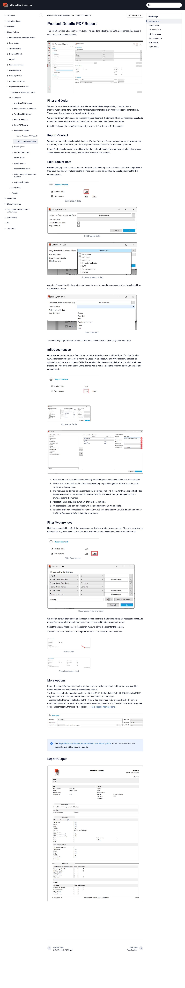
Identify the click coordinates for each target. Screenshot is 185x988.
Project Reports (19, 158)
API (8, 223)
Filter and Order (154, 21)
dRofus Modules (13, 32)
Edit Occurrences (155, 34)
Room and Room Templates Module (22, 38)
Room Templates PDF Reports (25, 109)
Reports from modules (22, 169)
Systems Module (15, 48)
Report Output (153, 47)
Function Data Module (17, 81)
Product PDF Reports (21, 130)
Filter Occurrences (155, 38)
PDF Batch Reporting (21, 152)
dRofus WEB (11, 198)
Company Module (15, 76)
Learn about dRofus (14, 21)
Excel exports (16, 187)
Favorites (15, 193)
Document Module (16, 54)
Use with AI (135, 15)
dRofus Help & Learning (21, 5)
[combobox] (164, 5)
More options (153, 42)
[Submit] (149, 5)
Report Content (154, 25)
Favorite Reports (20, 163)
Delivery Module (15, 70)
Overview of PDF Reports (23, 103)
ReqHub (12, 59)
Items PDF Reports (21, 125)
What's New (11, 27)
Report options (19, 147)
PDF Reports (16, 98)
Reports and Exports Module (19, 87)
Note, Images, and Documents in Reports (25, 175)
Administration (12, 217)
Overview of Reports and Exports (23, 92)
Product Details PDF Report (26, 141)
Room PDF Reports (21, 119)
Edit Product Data (155, 30)
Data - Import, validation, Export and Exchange (18, 210)
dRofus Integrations (14, 204)
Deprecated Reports (21, 182)
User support (11, 228)
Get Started (11, 16)
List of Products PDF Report (27, 136)
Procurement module (16, 65)
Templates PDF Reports (22, 114)
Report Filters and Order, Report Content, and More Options (85, 743)
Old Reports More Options (103, 707)
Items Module (14, 43)
